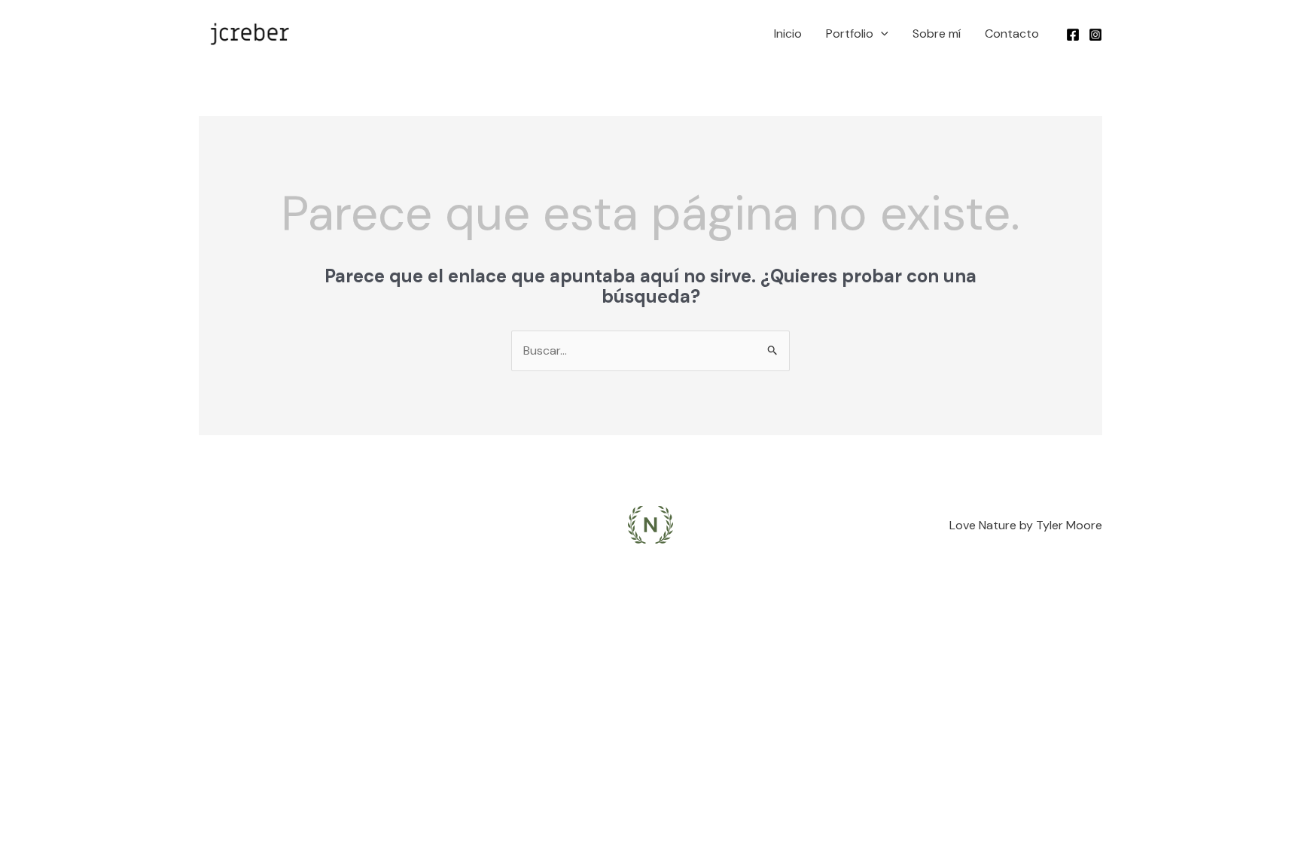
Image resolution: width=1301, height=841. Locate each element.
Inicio (788, 33)
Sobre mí (937, 33)
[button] (880, 34)
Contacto (1012, 33)
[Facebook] (1073, 34)
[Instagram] (1095, 34)
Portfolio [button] (849, 33)
